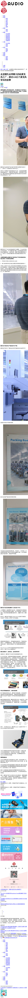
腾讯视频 (15, 926)
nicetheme (24, 933)
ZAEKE (21, 930)
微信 (7, 58)
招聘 (7, 26)
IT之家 (8, 930)
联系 (4, 55)
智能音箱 (8, 37)
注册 (4, 65)
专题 (4, 52)
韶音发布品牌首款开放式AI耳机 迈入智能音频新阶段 (13, 904)
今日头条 (3, 926)
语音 (7, 44)
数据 (7, 24)
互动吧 (22, 926)
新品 (7, 18)
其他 (7, 46)
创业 (7, 22)
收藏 (4, 781)
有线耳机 (8, 36)
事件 (7, 21)
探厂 (7, 25)
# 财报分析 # (15, 987)
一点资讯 (19, 926)
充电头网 (12, 930)
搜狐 (11, 926)
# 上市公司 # (3, 987)
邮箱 (7, 59)
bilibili (6, 926)
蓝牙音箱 (8, 39)
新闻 (4, 17)
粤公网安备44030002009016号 (10, 937)
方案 (4, 41)
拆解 (4, 32)
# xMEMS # (21, 987)
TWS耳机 (8, 33)
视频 (4, 54)
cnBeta (5, 930)
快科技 (2, 930)
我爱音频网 (13, 933)
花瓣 (3, 927)
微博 (7, 56)
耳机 (7, 29)
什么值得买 (9, 927)
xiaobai (2, 86)
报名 (7, 48)
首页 (4, 15)
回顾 (7, 50)
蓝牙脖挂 (8, 35)
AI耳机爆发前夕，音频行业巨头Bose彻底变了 (11, 889)
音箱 (7, 30)
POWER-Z (17, 930)
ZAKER (14, 927)
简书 (5, 927)
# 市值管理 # (9, 987)
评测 (4, 28)
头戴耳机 (8, 40)
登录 (4, 66)
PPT (7, 51)
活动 (4, 47)
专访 (7, 19)
